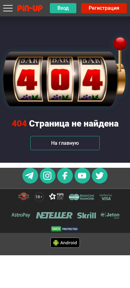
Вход (63, 8)
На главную (65, 143)
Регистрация (104, 8)
